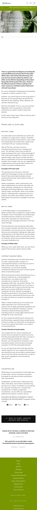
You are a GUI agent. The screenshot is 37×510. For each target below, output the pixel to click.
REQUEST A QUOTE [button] (26, 397)
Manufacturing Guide (27, 15)
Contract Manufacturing (9, 15)
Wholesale (18, 469)
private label (7, 135)
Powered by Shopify (18, 508)
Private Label (11, 16)
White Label (19, 16)
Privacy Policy (18, 487)
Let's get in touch (18, 501)
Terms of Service (18, 490)
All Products (18, 436)
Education (19, 15)
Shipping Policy (18, 484)
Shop (18, 464)
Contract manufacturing (9, 259)
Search (18, 461)
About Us (18, 466)
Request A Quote (18, 478)
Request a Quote (18, 447)
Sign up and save (18, 495)
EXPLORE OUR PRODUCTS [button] (10, 397)
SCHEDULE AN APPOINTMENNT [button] (12, 399)
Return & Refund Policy (18, 481)
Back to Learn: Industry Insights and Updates (19, 419)
